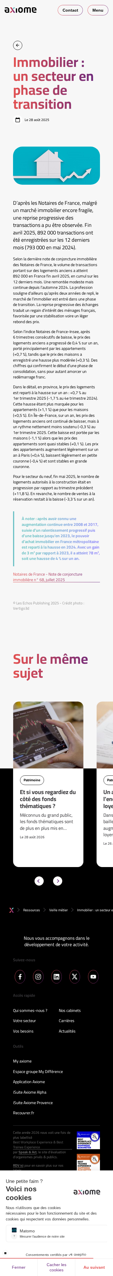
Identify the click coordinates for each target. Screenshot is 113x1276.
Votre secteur (24, 1021)
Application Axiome (29, 1082)
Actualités (67, 1031)
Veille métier (58, 910)
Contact (70, 10)
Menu (97, 10)
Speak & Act (28, 1152)
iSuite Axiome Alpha (29, 1092)
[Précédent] (39, 881)
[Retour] (17, 45)
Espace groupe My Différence (38, 1072)
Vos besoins (23, 1031)
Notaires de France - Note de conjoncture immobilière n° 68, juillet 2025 (47, 577)
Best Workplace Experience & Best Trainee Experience (38, 1145)
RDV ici (18, 1165)
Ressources (31, 910)
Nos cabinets (70, 1011)
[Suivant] (57, 881)
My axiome (22, 1061)
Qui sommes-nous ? (30, 1011)
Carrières (66, 1021)
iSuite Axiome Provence (33, 1103)
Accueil (11, 910)
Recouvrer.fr (23, 1113)
